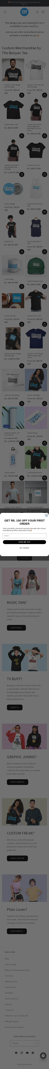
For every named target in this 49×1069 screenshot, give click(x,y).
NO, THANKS (24, 548)
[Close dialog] (46, 515)
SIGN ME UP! (24, 542)
